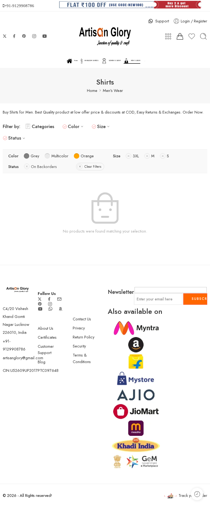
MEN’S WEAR (135, 61)
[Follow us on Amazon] (60, 309)
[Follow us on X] (5, 36)
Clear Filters (92, 166)
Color (73, 126)
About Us (45, 328)
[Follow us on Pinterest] (24, 36)
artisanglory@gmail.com (23, 358)
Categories (43, 126)
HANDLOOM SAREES (91, 61)
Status (14, 138)
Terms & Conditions (82, 358)
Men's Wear (113, 90)
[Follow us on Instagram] (34, 36)
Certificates (47, 337)
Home (76, 61)
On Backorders (44, 166)
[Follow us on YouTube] (44, 36)
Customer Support (46, 349)
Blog (41, 362)
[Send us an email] (59, 299)
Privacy (79, 328)
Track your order (193, 495)
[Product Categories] (168, 36)
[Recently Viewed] (197, 494)
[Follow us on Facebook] (14, 36)
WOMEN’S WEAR (115, 61)
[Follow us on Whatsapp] (50, 308)
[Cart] (180, 36)
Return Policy (83, 337)
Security (79, 346)
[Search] (203, 36)
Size (101, 126)
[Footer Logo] (17, 289)
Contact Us (82, 319)
